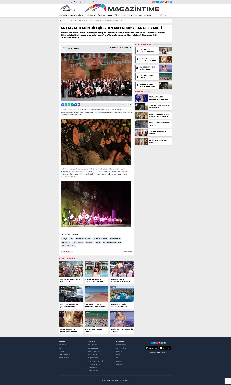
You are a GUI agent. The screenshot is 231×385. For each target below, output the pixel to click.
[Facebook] (158, 2)
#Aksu (98, 242)
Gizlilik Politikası (95, 2)
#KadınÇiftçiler (115, 239)
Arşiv (118, 355)
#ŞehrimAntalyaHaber (83, 239)
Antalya (64, 239)
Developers (120, 364)
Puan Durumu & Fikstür (96, 361)
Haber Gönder (121, 345)
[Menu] (161, 15)
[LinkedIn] (75, 104)
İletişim (76, 2)
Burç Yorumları (93, 358)
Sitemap (119, 361)
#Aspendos (66, 242)
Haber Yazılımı (162, 352)
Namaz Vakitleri (93, 348)
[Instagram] (163, 2)
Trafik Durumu (93, 371)
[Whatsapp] (168, 2)
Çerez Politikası (84, 2)
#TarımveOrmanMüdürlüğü (112, 242)
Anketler (119, 351)
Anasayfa (65, 21)
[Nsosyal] (171, 2)
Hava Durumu (92, 345)
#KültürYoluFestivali (68, 246)
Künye (71, 2)
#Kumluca (89, 242)
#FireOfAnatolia (77, 242)
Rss (117, 358)
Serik (71, 239)
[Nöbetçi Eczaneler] (153, 2)
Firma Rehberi (121, 348)
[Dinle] (123, 104)
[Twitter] (161, 2)
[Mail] (79, 104)
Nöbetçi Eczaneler (94, 351)
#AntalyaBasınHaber (100, 239)
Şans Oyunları (92, 367)
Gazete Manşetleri (94, 355)
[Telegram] (72, 104)
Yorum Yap (128, 252)
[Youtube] (166, 2)
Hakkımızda (63, 2)
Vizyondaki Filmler (94, 364)
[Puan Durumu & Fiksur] (155, 2)
